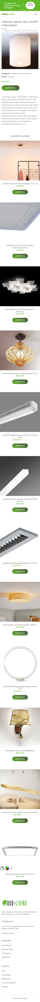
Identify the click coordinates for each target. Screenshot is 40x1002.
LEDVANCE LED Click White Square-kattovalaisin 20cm (20, 246)
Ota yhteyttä (6, 975)
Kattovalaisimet (25, 74)
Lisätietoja (10, 88)
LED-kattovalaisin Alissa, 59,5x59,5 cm (20, 874)
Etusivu (4, 29)
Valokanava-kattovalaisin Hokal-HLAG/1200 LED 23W (20, 500)
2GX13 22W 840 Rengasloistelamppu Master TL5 (20, 687)
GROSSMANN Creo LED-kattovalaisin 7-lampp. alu (20, 310)
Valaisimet (15, 74)
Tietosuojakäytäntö (9, 983)
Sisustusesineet (7, 949)
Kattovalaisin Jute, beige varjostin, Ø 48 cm (20, 625)
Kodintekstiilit (6, 945)
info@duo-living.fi (8, 933)
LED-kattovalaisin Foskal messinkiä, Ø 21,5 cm (20, 184)
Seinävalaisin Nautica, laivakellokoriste (20, 751)
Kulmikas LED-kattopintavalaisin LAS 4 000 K (20, 563)
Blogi (3, 971)
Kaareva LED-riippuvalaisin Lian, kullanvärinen (20, 812)
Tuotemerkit (6, 953)
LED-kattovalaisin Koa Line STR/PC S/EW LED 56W (20, 436)
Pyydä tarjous (30, 4)
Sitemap (5, 987)
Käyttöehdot (6, 979)
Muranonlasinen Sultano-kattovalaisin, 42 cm (20, 373)
